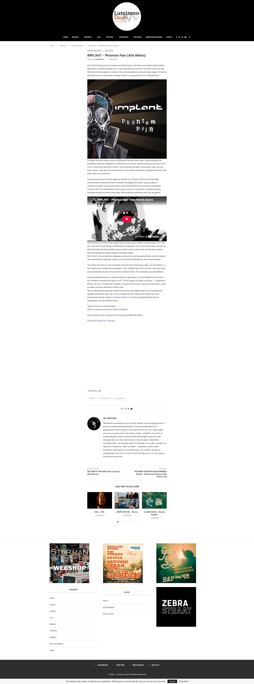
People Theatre (97, 256)
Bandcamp (102, 321)
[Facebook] (176, 37)
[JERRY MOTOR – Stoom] (127, 500)
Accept (172, 681)
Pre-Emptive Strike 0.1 (119, 297)
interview (53, 631)
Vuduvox (117, 294)
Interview (123, 37)
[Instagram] (182, 37)
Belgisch (138, 37)
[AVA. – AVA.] (99, 500)
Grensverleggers (154, 37)
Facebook (91, 321)
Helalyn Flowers (112, 167)
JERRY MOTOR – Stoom (127, 512)
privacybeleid (108, 607)
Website (111, 321)
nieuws (75, 37)
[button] (91, 507)
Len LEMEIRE (120, 398)
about (52, 650)
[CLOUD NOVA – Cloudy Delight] (154, 500)
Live (98, 37)
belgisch (53, 637)
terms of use (108, 614)
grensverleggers (56, 644)
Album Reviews (77, 46)
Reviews (87, 37)
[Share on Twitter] (129, 409)
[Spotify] (185, 37)
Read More (183, 681)
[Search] (189, 37)
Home (65, 37)
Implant (92, 398)
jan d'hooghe (105, 398)
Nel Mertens (100, 59)
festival (52, 624)
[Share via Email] (131, 409)
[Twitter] (179, 37)
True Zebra (140, 246)
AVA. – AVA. (100, 512)
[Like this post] (123, 409)
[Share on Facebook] (126, 409)
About (169, 37)
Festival (110, 37)
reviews (53, 611)
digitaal (110, 315)
